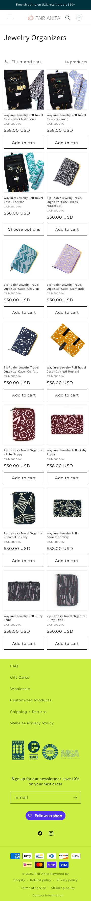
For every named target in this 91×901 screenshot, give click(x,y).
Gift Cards (19, 677)
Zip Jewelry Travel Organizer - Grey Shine (67, 618)
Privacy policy (67, 880)
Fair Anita (42, 874)
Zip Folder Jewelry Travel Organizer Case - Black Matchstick (64, 201)
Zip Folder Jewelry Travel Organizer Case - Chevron (21, 286)
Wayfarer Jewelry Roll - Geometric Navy (63, 535)
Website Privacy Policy (32, 723)
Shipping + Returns (28, 711)
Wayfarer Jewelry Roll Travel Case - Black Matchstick (23, 117)
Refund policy (40, 880)
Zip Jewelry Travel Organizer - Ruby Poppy (24, 452)
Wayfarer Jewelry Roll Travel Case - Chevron (23, 200)
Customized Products (30, 700)
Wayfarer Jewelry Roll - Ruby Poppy (67, 452)
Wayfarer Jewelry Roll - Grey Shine (23, 618)
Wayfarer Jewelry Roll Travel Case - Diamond (66, 117)
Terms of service (33, 888)
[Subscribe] (75, 798)
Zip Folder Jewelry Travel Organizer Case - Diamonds (65, 286)
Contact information (48, 895)
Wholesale (20, 688)
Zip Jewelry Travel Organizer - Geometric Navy (24, 535)
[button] (10, 17)
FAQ (14, 666)
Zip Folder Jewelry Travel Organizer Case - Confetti (21, 369)
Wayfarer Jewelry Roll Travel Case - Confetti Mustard (66, 369)
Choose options (24, 229)
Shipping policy (63, 888)
